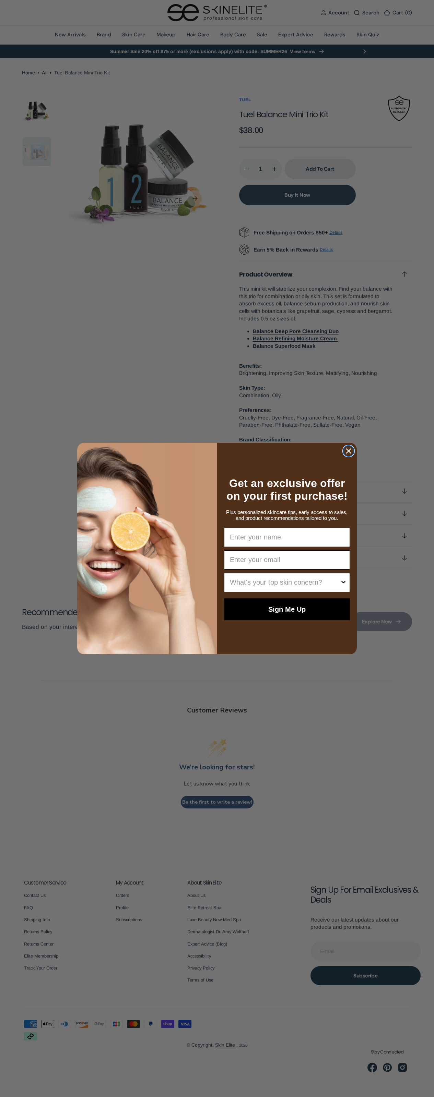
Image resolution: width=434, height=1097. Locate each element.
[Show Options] (343, 582)
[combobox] (285, 582)
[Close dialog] (348, 451)
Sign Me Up (287, 609)
